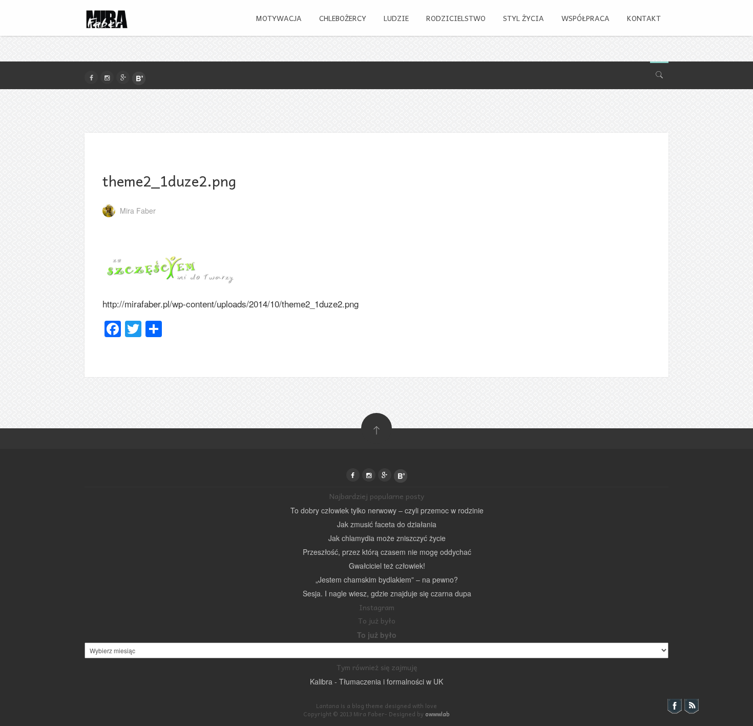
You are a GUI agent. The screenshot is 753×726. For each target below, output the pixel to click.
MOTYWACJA (279, 18)
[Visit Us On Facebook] (674, 705)
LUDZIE (396, 18)
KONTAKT (644, 18)
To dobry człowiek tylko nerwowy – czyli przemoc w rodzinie (387, 510)
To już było (376, 635)
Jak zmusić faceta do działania (386, 524)
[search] (659, 72)
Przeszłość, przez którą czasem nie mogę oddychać (387, 552)
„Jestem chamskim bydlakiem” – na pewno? (387, 579)
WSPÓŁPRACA (585, 18)
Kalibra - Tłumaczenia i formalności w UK (376, 681)
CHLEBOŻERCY (342, 18)
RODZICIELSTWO (456, 18)
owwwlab (437, 714)
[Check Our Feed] (691, 705)
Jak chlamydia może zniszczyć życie (387, 538)
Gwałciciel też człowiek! (387, 566)
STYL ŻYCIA (523, 18)
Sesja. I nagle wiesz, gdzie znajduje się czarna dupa (387, 593)
